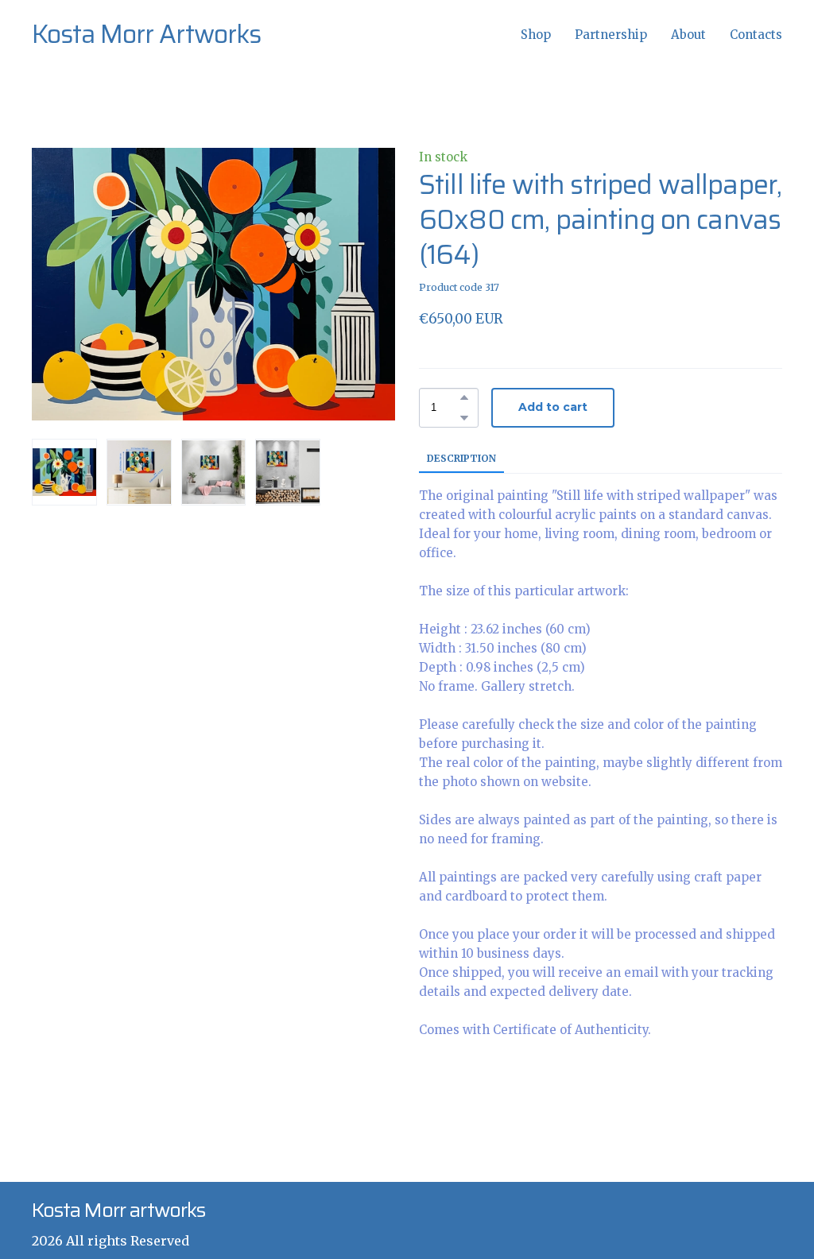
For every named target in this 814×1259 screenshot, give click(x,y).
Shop (536, 34)
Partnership (611, 34)
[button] (464, 397)
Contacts (756, 34)
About (688, 34)
